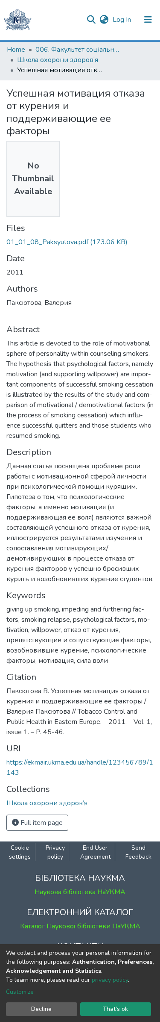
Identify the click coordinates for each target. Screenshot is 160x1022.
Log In (123, 19)
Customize (20, 992)
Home (16, 49)
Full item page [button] (41, 822)
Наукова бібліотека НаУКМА (80, 892)
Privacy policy (55, 852)
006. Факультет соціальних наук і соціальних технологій (78, 49)
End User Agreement (95, 852)
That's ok (115, 1009)
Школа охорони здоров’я (57, 60)
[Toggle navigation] (148, 19)
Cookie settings (20, 852)
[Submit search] (91, 19)
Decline (41, 1009)
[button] (104, 20)
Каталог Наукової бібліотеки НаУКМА (80, 926)
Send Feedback (138, 852)
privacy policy (110, 980)
